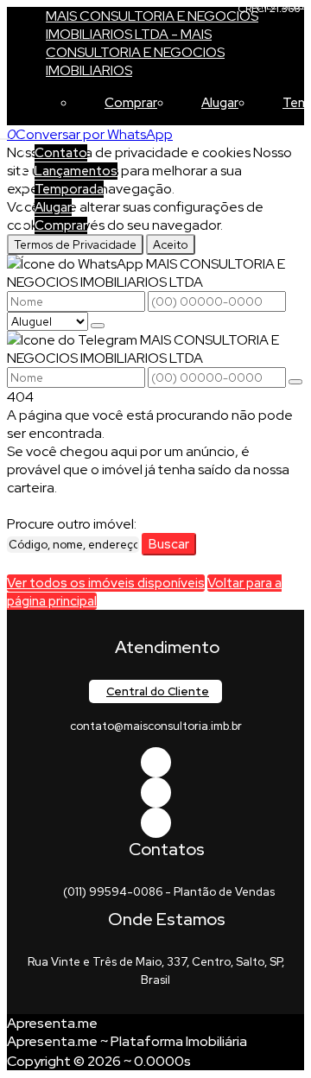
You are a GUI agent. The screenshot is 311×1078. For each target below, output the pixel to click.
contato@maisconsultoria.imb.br (156, 726)
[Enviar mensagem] (98, 325)
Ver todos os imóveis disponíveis (106, 583)
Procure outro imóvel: (71, 524)
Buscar (169, 544)
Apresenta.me (52, 1023)
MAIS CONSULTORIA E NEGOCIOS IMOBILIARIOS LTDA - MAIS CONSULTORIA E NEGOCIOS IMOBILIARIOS (152, 43)
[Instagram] (156, 823)
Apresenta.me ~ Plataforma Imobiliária (127, 1041)
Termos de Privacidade (75, 244)
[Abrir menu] (5, 134)
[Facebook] (156, 762)
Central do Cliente (157, 691)
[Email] (156, 792)
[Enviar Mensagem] (295, 381)
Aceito (170, 244)
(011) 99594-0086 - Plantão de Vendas (169, 892)
